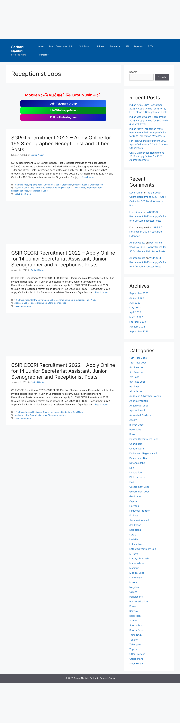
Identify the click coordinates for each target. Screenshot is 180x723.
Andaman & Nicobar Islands (145, 396)
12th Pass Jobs (21, 300)
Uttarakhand (136, 658)
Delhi (132, 467)
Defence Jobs (137, 463)
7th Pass (134, 377)
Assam (133, 420)
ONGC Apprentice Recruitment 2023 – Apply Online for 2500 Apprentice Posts (146, 156)
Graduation (115, 46)
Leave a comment (22, 194)
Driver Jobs (51, 187)
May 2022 (135, 307)
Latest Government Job (142, 549)
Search (133, 72)
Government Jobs (52, 184)
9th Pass (134, 386)
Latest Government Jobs (61, 46)
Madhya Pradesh (139, 558)
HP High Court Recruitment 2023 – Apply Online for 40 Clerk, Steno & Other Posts (149, 144)
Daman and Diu (138, 458)
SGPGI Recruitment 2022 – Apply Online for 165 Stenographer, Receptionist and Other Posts (61, 143)
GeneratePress (107, 678)
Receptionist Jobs (19, 191)
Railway (133, 611)
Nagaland (134, 587)
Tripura (133, 649)
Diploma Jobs (35, 184)
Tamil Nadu (91, 300)
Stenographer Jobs (38, 191)
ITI (127, 46)
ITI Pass (133, 515)
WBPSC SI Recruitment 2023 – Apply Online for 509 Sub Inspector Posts (147, 216)
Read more (88, 177)
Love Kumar (136, 192)
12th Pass (99, 46)
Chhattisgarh (136, 448)
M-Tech (133, 553)
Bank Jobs (135, 429)
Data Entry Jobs (37, 187)
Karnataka (135, 529)
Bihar (132, 434)
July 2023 (134, 302)
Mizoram (134, 582)
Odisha (133, 592)
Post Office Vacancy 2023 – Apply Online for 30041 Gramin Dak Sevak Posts (147, 247)
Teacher (134, 639)
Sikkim (133, 620)
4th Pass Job (136, 367)
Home (41, 46)
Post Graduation (81, 184)
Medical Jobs (79, 187)
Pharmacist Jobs (94, 187)
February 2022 (137, 321)
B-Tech (151, 46)
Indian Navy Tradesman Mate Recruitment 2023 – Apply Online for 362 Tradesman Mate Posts (147, 132)
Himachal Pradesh (139, 510)
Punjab (133, 606)
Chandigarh (135, 443)
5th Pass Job (136, 372)
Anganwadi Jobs (138, 405)
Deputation (135, 472)
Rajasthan (135, 615)
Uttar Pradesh (96, 184)
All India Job (36, 412)
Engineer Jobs (65, 187)
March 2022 (136, 317)
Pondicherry (136, 596)
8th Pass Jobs (21, 184)
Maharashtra (136, 563)
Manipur (134, 568)
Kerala (132, 534)
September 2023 (138, 293)
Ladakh (133, 539)
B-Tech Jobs (136, 424)
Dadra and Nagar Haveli (143, 453)
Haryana (134, 506)
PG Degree (43, 54)
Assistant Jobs (21, 187)
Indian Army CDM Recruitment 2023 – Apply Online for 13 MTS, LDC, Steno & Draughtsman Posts (148, 109)
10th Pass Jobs (138, 357)
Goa (131, 482)
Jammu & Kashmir (139, 520)
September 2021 (138, 331)
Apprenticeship (137, 410)
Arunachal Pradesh (140, 415)
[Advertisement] (84, 19)
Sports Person (137, 625)
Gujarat (133, 501)
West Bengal (136, 663)
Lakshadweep (137, 544)
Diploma (138, 46)
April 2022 (135, 312)
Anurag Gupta (137, 242)
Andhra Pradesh (138, 400)
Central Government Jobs (42, 300)
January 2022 (137, 326)
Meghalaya (135, 577)
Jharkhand (135, 525)
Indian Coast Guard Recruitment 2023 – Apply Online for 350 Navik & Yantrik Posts (148, 120)
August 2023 (136, 298)
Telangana (135, 644)
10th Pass (84, 46)
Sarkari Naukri (17, 49)
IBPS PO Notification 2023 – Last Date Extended (146, 231)
